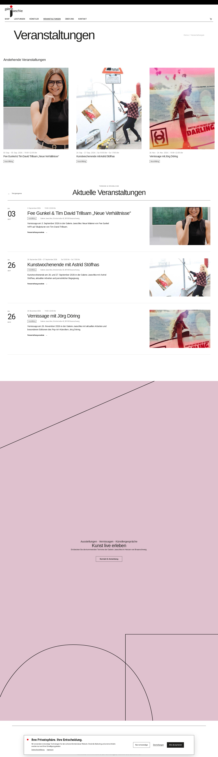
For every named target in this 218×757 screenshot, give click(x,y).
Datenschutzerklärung (37, 750)
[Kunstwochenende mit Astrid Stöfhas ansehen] (180, 277)
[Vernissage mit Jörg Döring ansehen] (180, 329)
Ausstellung (8, 161)
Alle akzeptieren (175, 745)
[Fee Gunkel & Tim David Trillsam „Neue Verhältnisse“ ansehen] (180, 226)
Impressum (50, 750)
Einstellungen (158, 745)
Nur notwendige (141, 745)
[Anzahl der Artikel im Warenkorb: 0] (210, 19)
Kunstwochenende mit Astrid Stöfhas (95, 156)
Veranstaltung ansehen (37, 232)
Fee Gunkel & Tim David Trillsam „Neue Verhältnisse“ (31, 156)
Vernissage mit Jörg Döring (164, 156)
